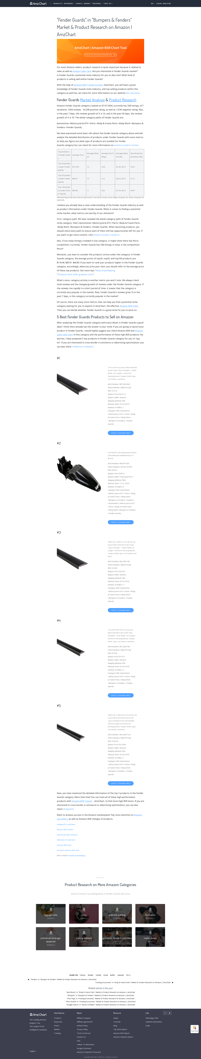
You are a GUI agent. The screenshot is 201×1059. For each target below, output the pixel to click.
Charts (79, 3)
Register (167, 3)
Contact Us (81, 1037)
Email (106, 975)
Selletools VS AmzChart (66, 840)
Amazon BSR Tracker (82, 801)
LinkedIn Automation (154, 1022)
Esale (148, 1025)
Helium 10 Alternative (85, 1044)
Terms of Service (84, 1033)
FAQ (78, 1041)
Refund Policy (82, 1025)
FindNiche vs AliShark (82, 346)
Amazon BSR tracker (65, 829)
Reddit (90, 975)
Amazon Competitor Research (89, 1052)
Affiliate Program (83, 1018)
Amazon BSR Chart (129, 306)
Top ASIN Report (120, 1029)
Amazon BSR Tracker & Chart (88, 85)
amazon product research (106, 234)
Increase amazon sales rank (68, 850)
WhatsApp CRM (152, 1018)
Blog (115, 1025)
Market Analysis (92, 99)
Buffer (112, 975)
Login (159, 3)
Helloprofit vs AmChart (66, 824)
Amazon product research (67, 835)
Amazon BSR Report (121, 1033)
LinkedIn (120, 975)
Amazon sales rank (82, 71)
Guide (115, 1018)
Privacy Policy (82, 1029)
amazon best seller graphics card (75, 274)
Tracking (57, 1033)
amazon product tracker (126, 145)
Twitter (82, 975)
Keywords (58, 1022)
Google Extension (84, 1048)
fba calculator (133, 93)
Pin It (128, 975)
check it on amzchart (121, 433)
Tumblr (98, 975)
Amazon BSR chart (64, 845)
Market (87, 3)
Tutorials (117, 1022)
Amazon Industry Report (123, 1037)
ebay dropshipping (105, 270)
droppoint (68, 809)
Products (57, 3)
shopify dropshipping (77, 855)
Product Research (122, 99)
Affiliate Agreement (84, 1022)
